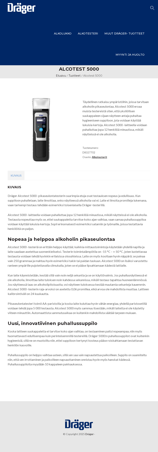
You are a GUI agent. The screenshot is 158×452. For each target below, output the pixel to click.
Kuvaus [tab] (16, 175)
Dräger (89, 434)
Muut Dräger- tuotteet (124, 33)
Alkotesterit (99, 157)
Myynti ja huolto (130, 54)
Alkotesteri (88, 33)
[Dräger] (21, 12)
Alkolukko (62, 33)
